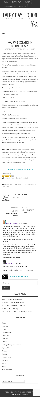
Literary (6, 184)
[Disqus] (20, 245)
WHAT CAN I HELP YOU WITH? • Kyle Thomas (17, 312)
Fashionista (16, 394)
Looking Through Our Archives (11, 345)
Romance (4, 354)
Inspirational (5, 335)
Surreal (4, 366)
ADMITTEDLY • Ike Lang (10, 309)
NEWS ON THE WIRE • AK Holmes (13, 302)
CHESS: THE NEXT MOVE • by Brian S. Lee (28, 211)
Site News (5, 360)
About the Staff (16, 2)
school (34, 184)
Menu (4, 33)
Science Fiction (6, 357)
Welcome (6, 2)
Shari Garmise (5, 187)
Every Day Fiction (20, 15)
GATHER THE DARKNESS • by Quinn (12, 215)
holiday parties (27, 184)
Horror (4, 329)
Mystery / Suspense (7, 348)
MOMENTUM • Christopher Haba (12, 299)
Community (27, 2)
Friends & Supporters (10, 6)
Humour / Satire (6, 332)
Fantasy (4, 323)
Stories (11, 184)
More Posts (17, 198)
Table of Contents (7, 370)
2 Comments (32, 49)
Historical (5, 326)
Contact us (22, 6)
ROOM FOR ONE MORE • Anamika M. (14, 305)
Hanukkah (20, 184)
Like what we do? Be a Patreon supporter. (20, 169)
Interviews (5, 338)
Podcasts (4, 351)
